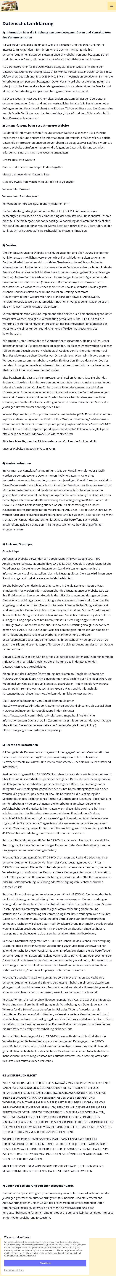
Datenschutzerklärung (14, 1270)
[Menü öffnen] (112, 6)
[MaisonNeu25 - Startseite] (9, 6)
